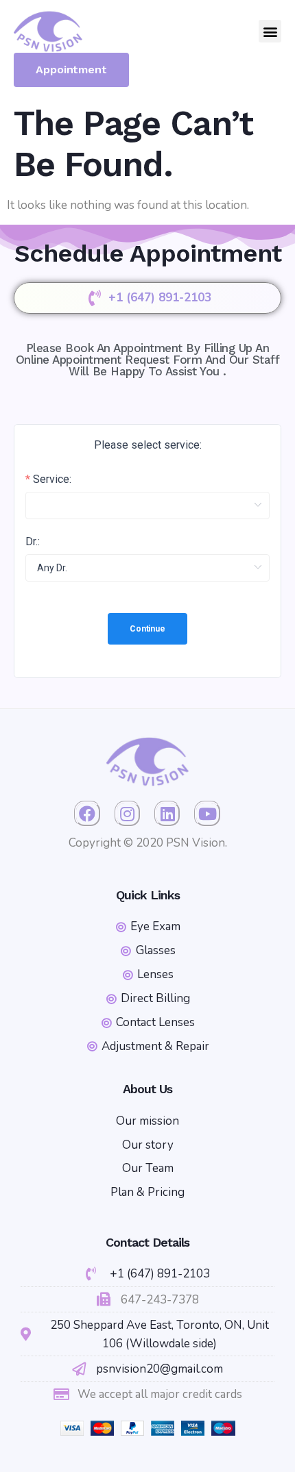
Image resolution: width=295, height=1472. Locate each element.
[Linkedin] (167, 814)
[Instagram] (128, 814)
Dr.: (32, 541)
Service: (52, 479)
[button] (270, 31)
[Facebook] (87, 814)
